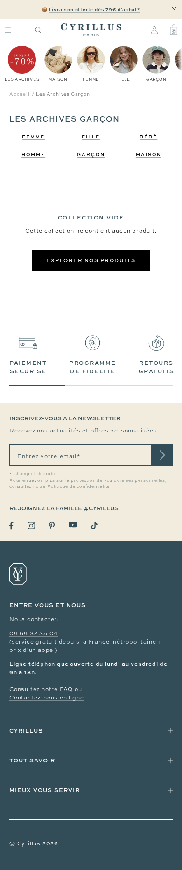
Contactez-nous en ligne (46, 697)
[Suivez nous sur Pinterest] (52, 525)
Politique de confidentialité (78, 486)
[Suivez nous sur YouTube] (73, 525)
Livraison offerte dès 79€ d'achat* (94, 9)
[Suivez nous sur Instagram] (31, 525)
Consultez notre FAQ (41, 689)
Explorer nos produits (91, 260)
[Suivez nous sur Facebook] (11, 526)
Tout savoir (32, 760)
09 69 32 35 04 (33, 633)
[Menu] (8, 30)
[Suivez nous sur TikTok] (94, 525)
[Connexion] (154, 29)
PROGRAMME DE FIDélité (92, 367)
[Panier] (173, 29)
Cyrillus (26, 730)
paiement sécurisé (28, 367)
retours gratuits (157, 367)
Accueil (19, 94)
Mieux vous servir (44, 790)
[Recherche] (38, 30)
